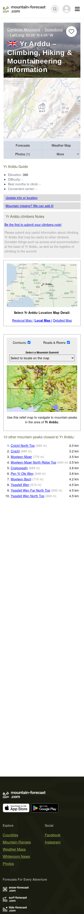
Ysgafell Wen (20, 484)
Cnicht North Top (23, 445)
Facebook (52, 834)
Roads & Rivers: (55, 342)
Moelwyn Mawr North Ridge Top (33, 462)
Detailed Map (62, 320)
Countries (10, 834)
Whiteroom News (16, 856)
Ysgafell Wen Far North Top (30, 490)
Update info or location (22, 197)
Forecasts (23, 145)
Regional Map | (23, 320)
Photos (8, 863)
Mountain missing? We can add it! (30, 205)
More (60, 154)
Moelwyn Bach (21, 479)
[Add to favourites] (71, 31)
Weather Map (61, 145)
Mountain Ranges (17, 842)
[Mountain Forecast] (24, 9)
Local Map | (43, 320)
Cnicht (15, 451)
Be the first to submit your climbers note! (33, 224)
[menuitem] (23, 145)
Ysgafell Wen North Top (27, 496)
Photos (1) (22, 154)
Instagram (52, 842)
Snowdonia (54, 30)
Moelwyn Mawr (21, 456)
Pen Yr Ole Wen (22, 473)
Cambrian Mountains (23, 30)
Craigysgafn (19, 468)
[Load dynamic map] (42, 108)
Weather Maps (14, 849)
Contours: (20, 342)
